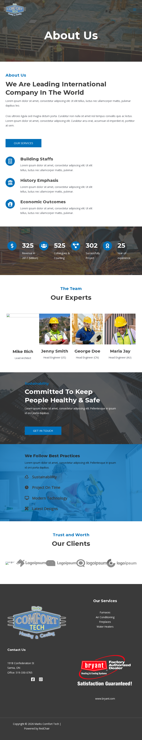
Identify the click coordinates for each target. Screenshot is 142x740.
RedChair (44, 728)
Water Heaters (105, 626)
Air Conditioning (105, 617)
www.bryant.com (105, 698)
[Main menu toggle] (134, 9)
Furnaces (105, 612)
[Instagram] (41, 679)
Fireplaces (105, 622)
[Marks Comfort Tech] (15, 10)
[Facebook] (33, 679)
